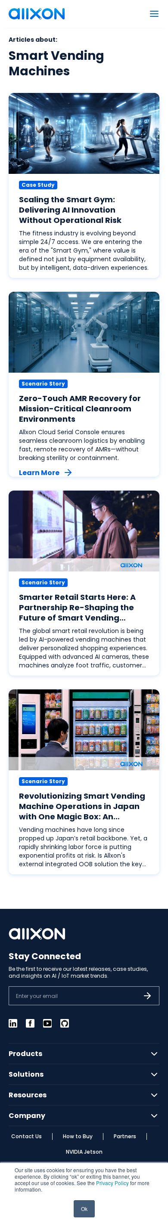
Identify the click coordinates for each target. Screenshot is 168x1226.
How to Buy (78, 1136)
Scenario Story (43, 383)
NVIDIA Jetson (84, 1151)
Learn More (39, 473)
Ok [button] (84, 1208)
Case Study (38, 184)
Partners (125, 1136)
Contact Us (26, 1136)
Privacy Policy (112, 1182)
